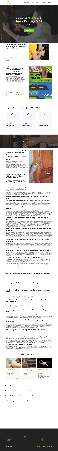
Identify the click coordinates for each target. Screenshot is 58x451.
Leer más (17, 378)
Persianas (9, 438)
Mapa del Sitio (10, 439)
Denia (25, 436)
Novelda (42, 434)
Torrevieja (37, 264)
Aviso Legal (38, 446)
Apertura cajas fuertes (11, 434)
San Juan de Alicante (33, 204)
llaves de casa (43, 375)
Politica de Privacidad (43, 446)
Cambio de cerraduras (11, 437)
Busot (25, 434)
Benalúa (48, 392)
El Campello (26, 437)
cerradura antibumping (36, 254)
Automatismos (10, 436)
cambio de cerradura (9, 303)
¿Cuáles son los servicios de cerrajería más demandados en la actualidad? (13, 371)
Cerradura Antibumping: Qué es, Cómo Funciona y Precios (28, 371)
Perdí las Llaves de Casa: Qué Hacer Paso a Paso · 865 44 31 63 (44, 371)
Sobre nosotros (44, 2)
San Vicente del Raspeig (44, 437)
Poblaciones (36, 2)
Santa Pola (42, 438)
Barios (33, 2)
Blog (40, 2)
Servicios (28, 2)
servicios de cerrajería (18, 210)
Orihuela (42, 435)
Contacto (9, 440)
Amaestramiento (10, 435)
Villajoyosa (42, 440)
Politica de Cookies (49, 446)
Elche (25, 438)
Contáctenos (49, 2)
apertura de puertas (39, 244)
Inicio (25, 2)
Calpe (6, 194)
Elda (24, 439)
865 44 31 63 (31, 142)
